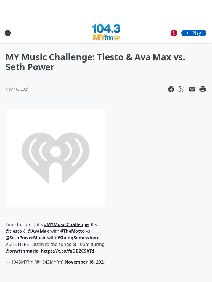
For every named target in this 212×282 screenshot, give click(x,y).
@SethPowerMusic (26, 238)
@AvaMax (38, 231)
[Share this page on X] (182, 89)
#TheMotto (72, 231)
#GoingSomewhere (78, 238)
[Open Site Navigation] (7, 33)
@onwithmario (22, 251)
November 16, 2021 (85, 262)
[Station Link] (106, 33)
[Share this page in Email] (192, 89)
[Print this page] (202, 89)
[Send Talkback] (174, 33)
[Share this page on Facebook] (171, 89)
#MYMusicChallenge (66, 224)
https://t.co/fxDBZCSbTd (67, 251)
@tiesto (14, 231)
